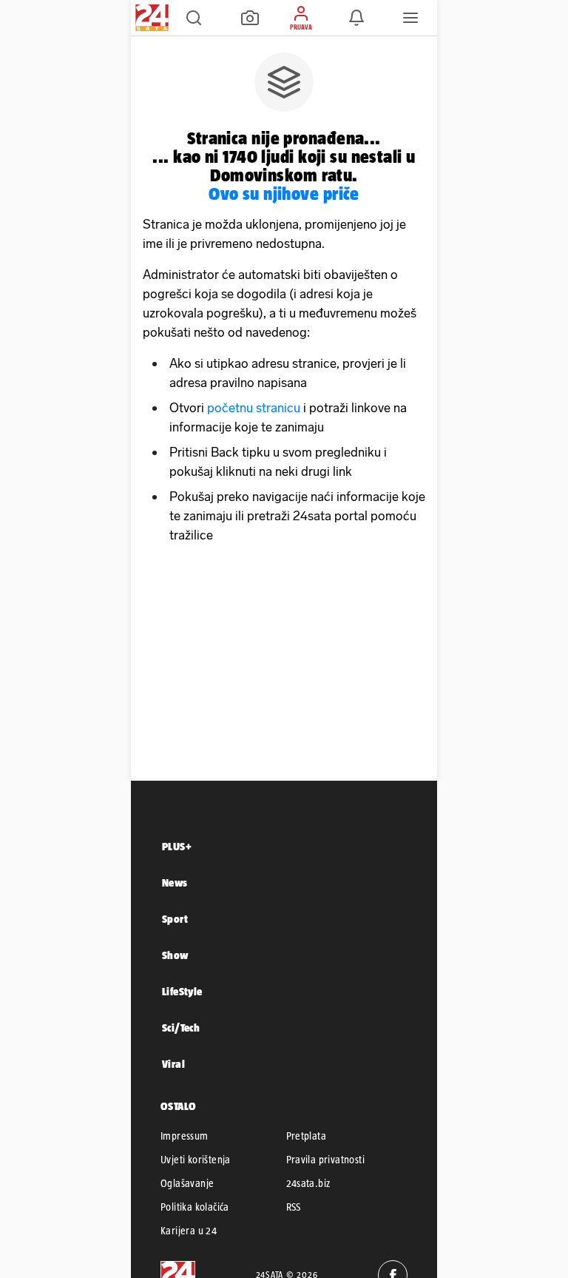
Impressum (184, 1136)
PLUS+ (177, 846)
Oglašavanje (187, 1183)
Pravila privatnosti (325, 1160)
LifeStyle (182, 991)
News (175, 882)
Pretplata (306, 1136)
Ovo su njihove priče (284, 194)
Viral (173, 1063)
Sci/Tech (181, 1027)
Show (175, 955)
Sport (175, 918)
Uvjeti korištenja (195, 1160)
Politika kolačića (194, 1207)
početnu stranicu (253, 407)
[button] (194, 18)
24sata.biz (308, 1183)
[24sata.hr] (150, 18)
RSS (293, 1207)
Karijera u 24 (188, 1231)
